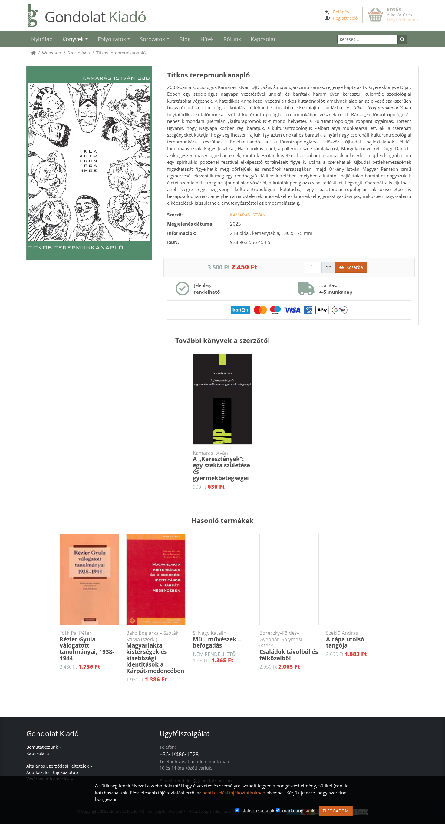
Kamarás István (248, 215)
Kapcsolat (263, 39)
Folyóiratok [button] (112, 39)
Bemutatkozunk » (43, 747)
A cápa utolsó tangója (345, 640)
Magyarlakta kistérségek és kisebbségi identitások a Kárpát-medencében (155, 652)
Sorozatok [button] (152, 39)
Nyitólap (42, 39)
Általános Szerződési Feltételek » (59, 766)
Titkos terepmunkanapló (121, 53)
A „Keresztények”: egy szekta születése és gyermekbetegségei (221, 466)
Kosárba (353, 267)
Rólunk (232, 39)
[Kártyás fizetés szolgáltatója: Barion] (289, 309)
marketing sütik (298, 810)
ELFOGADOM (336, 811)
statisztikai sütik (258, 810)
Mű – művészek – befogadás (217, 640)
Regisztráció (345, 18)
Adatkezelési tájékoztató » (52, 772)
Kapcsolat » (37, 753)
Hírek (207, 39)
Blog (185, 39)
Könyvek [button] (73, 39)
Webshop (51, 53)
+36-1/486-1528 (179, 754)
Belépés (341, 12)
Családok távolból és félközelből (288, 646)
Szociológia (79, 53)
